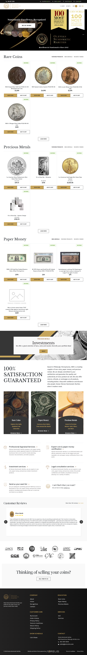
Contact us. (67, 488)
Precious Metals (63, 604)
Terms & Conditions (36, 623)
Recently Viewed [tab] (78, 56)
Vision (32, 601)
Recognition (34, 604)
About (32, 599)
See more (80, 503)
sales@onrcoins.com (66, 644)
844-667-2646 (11, 1)
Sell (59, 616)
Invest (43, 351)
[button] (39, 47)
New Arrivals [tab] (68, 56)
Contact (32, 606)
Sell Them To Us (43, 579)
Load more (43, 139)
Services (61, 618)
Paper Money (62, 601)
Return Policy (34, 626)
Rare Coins (61, 599)
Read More (26, 25)
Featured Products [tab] (57, 56)
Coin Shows (33, 637)
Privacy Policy (34, 621)
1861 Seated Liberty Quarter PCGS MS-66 (43, 87)
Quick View (10, 95)
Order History (34, 618)
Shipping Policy (35, 628)
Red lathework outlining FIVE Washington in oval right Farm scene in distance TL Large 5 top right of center (70, 271)
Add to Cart (23, 95)
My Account (33, 616)
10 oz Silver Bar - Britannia (43, 177)
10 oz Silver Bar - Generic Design (17, 215)
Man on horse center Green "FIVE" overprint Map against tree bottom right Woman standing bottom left (17, 309)
